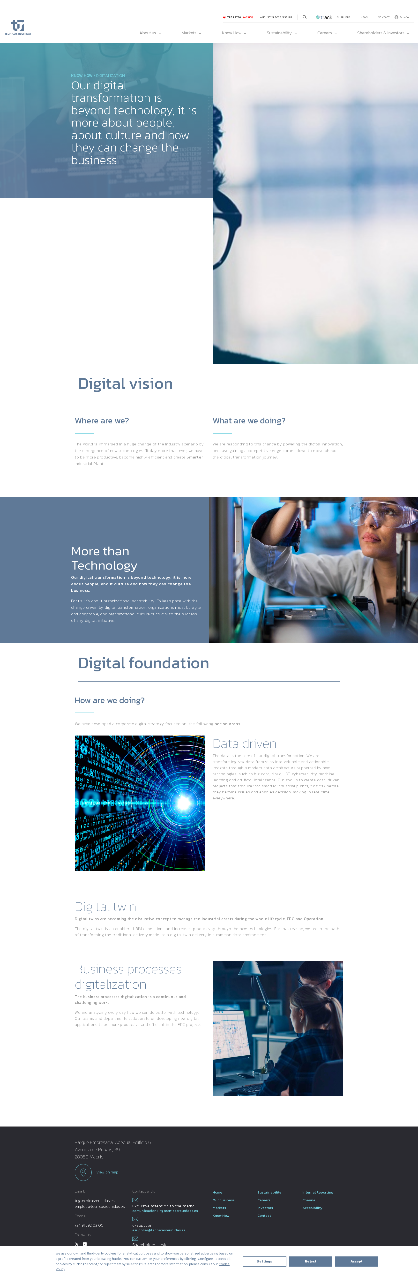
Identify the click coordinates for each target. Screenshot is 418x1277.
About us (147, 33)
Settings (264, 1261)
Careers (324, 33)
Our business (223, 1200)
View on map (106, 1172)
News (364, 17)
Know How (231, 33)
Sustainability (279, 33)
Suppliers (343, 17)
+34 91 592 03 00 (89, 1225)
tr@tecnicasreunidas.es (95, 1200)
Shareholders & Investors (380, 33)
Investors (265, 1207)
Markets (188, 33)
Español (405, 17)
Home (217, 1192)
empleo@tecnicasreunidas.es (100, 1206)
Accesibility (312, 1207)
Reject (311, 1261)
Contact (384, 17)
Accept (357, 1261)
